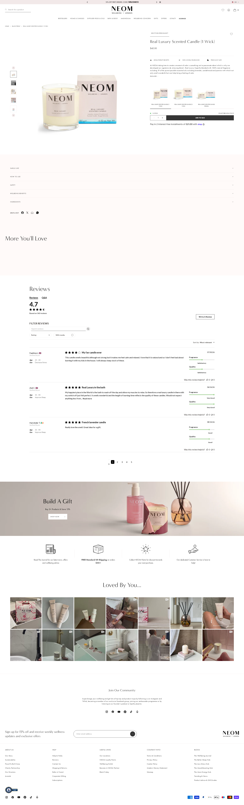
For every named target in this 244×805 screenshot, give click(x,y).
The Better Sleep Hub (202, 760)
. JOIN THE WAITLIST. (122, 2)
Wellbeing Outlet (106, 764)
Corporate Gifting (59, 776)
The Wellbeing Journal (202, 756)
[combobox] (40, 335)
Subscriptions (57, 780)
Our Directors (10, 772)
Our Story (8, 756)
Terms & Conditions (154, 756)
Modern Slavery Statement (157, 768)
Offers (164, 18)
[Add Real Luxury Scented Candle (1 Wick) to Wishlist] (231, 34)
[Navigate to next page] (122, 464)
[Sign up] (132, 733)
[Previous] (13, 67)
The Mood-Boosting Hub (203, 768)
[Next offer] (157, 2)
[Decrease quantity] (152, 117)
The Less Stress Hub (201, 764)
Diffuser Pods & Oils (96, 18)
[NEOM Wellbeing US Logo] (122, 10)
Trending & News (201, 776)
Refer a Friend (57, 772)
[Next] (13, 115)
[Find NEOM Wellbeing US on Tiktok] (131, 712)
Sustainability (10, 760)
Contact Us (56, 764)
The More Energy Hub (202, 772)
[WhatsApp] (37, 214)
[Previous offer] (87, 2)
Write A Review (205, 317)
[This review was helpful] (207, 379)
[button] (26, 613)
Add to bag (200, 118)
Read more (87, 398)
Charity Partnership (12, 768)
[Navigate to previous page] (122, 460)
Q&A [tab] (44, 297)
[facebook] (22, 213)
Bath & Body (113, 18)
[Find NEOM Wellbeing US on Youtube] (118, 711)
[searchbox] (58, 329)
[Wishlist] (223, 10)
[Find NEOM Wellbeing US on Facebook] (112, 712)
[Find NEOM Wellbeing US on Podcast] (137, 712)
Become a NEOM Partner (109, 768)
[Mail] (32, 213)
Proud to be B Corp (12, 764)
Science (182, 18)
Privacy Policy (152, 760)
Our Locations (105, 756)
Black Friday (104, 772)
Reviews (55, 760)
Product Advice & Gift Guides (205, 780)
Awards (8, 776)
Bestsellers (62, 18)
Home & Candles (77, 18)
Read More (153, 76)
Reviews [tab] (33, 297)
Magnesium (126, 18)
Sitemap (150, 772)
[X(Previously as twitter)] (27, 213)
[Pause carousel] (160, 2)
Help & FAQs (57, 756)
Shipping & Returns (59, 768)
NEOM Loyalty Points (108, 760)
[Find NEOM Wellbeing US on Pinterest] (125, 711)
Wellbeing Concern (142, 18)
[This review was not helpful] (212, 379)
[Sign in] (228, 10)
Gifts (156, 18)
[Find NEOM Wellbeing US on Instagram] (106, 712)
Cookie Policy (152, 764)
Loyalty (173, 18)
